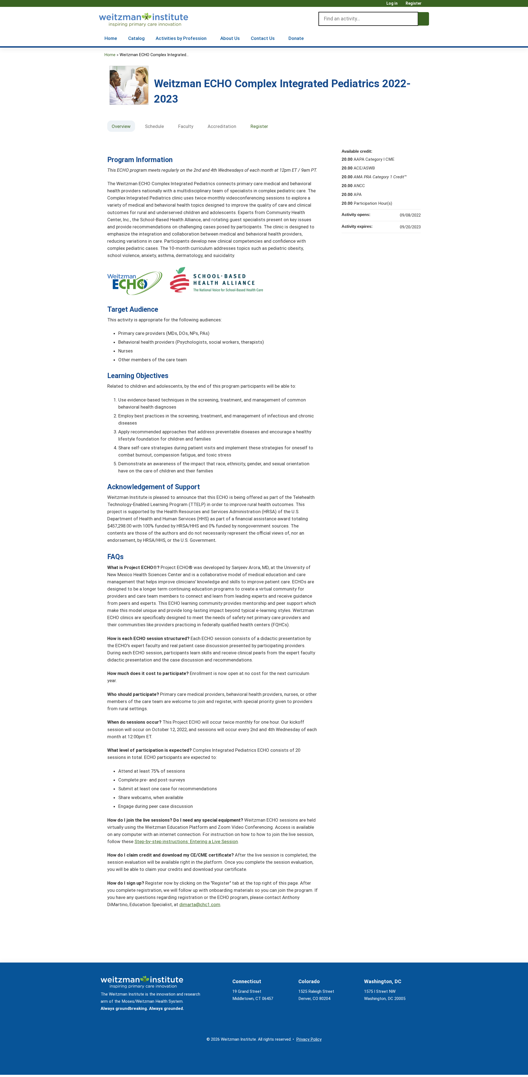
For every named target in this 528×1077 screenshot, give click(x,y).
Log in (392, 3)
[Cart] (427, 5)
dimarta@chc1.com (199, 904)
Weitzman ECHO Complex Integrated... (154, 55)
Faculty (185, 126)
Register (414, 3)
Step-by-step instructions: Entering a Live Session (186, 841)
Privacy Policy (308, 1039)
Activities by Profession (181, 38)
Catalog (136, 38)
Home (111, 38)
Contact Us (263, 38)
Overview (121, 126)
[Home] (151, 18)
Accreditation (222, 126)
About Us (230, 38)
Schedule (154, 126)
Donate (296, 38)
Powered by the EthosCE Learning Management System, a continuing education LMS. (409, 1066)
